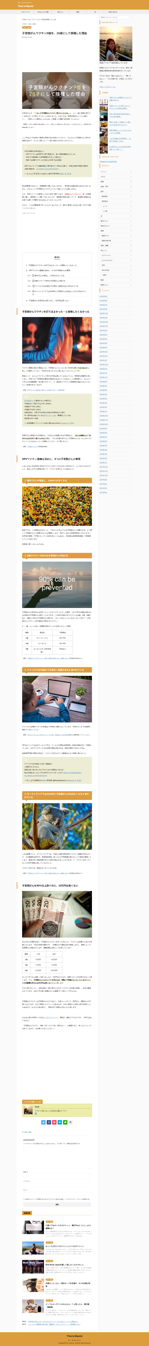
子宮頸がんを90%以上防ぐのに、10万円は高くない (49, 300)
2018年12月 (104, 416)
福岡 (77, 12)
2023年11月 (104, 326)
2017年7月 (103, 488)
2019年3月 (103, 403)
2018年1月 (103, 462)
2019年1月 (103, 411)
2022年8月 (103, 347)
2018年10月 (104, 424)
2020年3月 (103, 369)
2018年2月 (103, 458)
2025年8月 (103, 300)
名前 (25, 1172)
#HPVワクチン (47, 415)
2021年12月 (104, 352)
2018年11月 (104, 420)
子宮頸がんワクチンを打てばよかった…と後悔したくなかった (52, 265)
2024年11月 (104, 313)
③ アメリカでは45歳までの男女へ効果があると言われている (55, 286)
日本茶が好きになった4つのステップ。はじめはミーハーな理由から (53, 1322)
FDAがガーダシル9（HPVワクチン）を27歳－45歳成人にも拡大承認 (47, 735)
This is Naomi (25, 6)
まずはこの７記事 (43, 12)
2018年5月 (103, 445)
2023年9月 (103, 330)
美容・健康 (27, 1132)
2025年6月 (103, 309)
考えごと (60, 12)
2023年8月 (103, 335)
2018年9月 (103, 428)
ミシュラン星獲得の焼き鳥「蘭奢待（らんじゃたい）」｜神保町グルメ (54, 1324)
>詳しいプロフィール (107, 87)
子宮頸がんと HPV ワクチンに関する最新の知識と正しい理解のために (48, 658)
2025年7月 (103, 305)
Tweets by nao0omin (108, 161)
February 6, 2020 (74, 780)
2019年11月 (104, 377)
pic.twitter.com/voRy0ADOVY (47, 169)
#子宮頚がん (29, 401)
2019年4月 (103, 398)
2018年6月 (103, 441)
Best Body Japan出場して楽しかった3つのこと (65, 1265)
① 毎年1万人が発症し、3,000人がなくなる (48, 276)
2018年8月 (103, 433)
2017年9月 (103, 479)
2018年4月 (103, 450)
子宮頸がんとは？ (32, 446)
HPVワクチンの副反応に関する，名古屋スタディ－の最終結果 (45, 390)
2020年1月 (103, 373)
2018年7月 (103, 437)
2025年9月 (103, 296)
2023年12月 (104, 322)
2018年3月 (103, 454)
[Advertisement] (57, 54)
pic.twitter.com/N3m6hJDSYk (35, 776)
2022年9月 (103, 343)
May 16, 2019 (65, 174)
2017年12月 (104, 467)
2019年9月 (103, 381)
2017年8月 (103, 484)
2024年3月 (103, 317)
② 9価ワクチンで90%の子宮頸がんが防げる (48, 281)
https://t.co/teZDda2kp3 (72, 773)
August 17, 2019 (67, 423)
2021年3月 (103, 360)
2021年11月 (104, 356)
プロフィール (25, 12)
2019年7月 (103, 386)
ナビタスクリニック (50, 1017)
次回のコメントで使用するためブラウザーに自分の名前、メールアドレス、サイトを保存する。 (58, 1199)
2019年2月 (103, 407)
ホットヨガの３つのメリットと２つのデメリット (65, 1246)
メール (26, 1181)
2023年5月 (103, 339)
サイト (25, 1190)
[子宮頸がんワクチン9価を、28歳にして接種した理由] (60, 1122)
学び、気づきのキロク (74, 1340)
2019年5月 (103, 394)
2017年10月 (104, 475)
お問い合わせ (112, 12)
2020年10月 (104, 364)
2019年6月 (103, 390)
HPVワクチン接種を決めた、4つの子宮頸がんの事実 (49, 270)
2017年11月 (104, 471)
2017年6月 (103, 492)
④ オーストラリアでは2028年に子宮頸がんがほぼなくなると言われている (59, 292)
